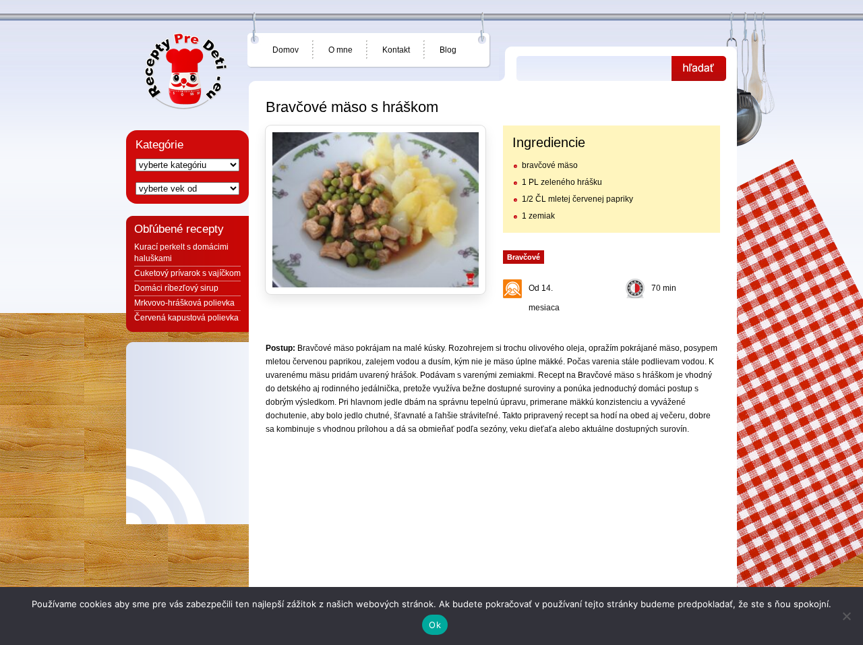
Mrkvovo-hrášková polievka (184, 303)
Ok (435, 624)
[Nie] (846, 616)
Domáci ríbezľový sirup (176, 288)
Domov (285, 50)
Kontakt (396, 50)
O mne (340, 50)
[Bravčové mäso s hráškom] (375, 209)
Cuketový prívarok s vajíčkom (187, 273)
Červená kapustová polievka (186, 317)
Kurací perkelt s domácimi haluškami (181, 252)
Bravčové (523, 257)
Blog (448, 50)
